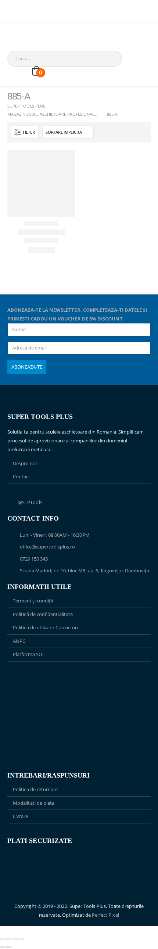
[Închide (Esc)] (21, 938)
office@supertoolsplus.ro (47, 546)
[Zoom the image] (79, 678)
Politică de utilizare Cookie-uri (45, 627)
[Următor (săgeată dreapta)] (8, 947)
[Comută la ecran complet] (8, 938)
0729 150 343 (34, 558)
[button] (25, 132)
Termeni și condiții (33, 600)
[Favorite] (24, 71)
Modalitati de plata (33, 803)
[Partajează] (15, 938)
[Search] (92, 58)
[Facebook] (12, 14)
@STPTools (30, 502)
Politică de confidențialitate (43, 614)
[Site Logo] (22, 47)
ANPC (19, 641)
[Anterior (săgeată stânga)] (2, 947)
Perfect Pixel (105, 915)
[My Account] (13, 72)
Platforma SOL (29, 654)
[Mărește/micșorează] (2, 938)
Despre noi (25, 463)
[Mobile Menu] (12, 34)
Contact (21, 476)
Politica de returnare (35, 789)
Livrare (20, 816)
